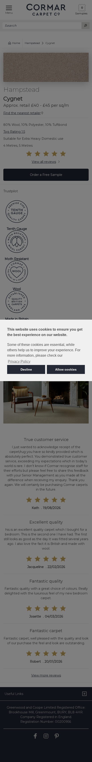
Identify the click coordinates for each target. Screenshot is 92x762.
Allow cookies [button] (66, 369)
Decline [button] (26, 369)
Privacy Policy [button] (19, 361)
